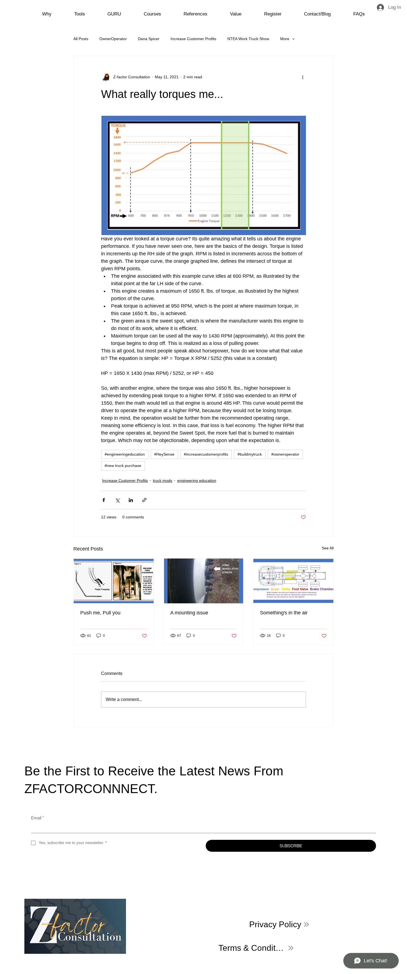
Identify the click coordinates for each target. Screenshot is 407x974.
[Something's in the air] (293, 581)
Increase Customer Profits (193, 39)
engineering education (196, 480)
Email (37, 817)
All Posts (80, 39)
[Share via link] (144, 500)
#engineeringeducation (125, 454)
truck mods (162, 480)
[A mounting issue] (204, 581)
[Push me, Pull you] (114, 581)
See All (328, 548)
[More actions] (302, 77)
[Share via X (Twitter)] (117, 500)
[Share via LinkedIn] (130, 500)
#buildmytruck (250, 454)
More (284, 39)
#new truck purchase (123, 465)
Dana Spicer (148, 39)
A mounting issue (189, 612)
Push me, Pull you (100, 612)
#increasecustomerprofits (206, 454)
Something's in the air (284, 612)
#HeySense (164, 454)
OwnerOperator (113, 39)
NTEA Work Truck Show (248, 39)
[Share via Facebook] (103, 500)
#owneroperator (285, 454)
